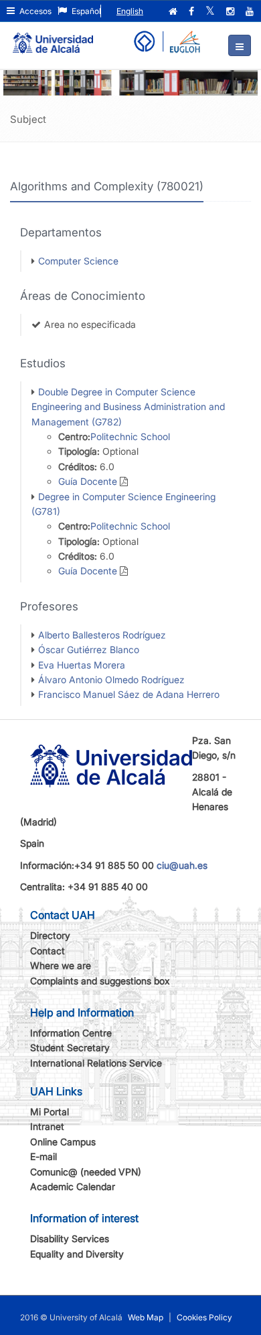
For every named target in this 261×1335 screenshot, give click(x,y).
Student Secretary (70, 1047)
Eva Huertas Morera (81, 665)
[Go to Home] (53, 37)
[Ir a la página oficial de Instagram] (232, 11)
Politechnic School (130, 436)
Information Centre (71, 1032)
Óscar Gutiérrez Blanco (88, 649)
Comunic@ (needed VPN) (85, 1171)
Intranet (47, 1126)
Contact (47, 950)
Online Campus (63, 1141)
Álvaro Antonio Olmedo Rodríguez (111, 679)
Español (85, 11)
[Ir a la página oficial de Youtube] (251, 11)
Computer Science (78, 260)
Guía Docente (87, 481)
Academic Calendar (72, 1186)
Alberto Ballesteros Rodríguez (102, 634)
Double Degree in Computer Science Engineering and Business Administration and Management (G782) (128, 406)
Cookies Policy (204, 1317)
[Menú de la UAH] (239, 45)
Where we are (60, 965)
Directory (50, 935)
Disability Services (69, 1238)
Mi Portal (49, 1111)
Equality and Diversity (77, 1254)
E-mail (43, 1156)
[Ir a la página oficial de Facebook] (192, 11)
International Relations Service (96, 1063)
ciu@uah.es (182, 865)
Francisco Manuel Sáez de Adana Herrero (129, 694)
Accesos (34, 11)
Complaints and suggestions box (100, 980)
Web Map (145, 1317)
